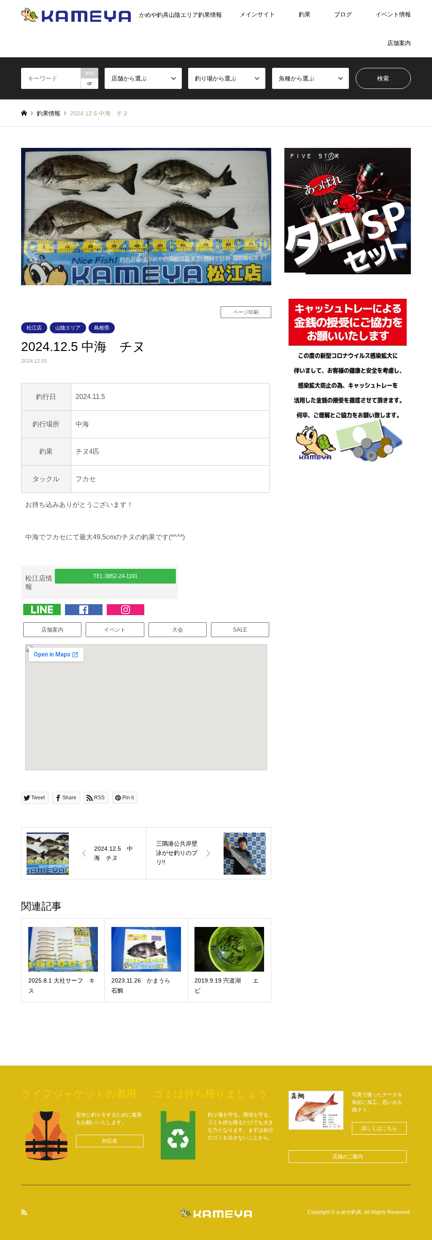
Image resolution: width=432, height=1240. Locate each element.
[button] (115, 576)
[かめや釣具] (215, 1212)
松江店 (34, 328)
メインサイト (257, 14)
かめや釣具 (349, 1213)
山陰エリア (68, 328)
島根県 (101, 328)
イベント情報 (393, 14)
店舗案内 (399, 43)
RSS (24, 1212)
